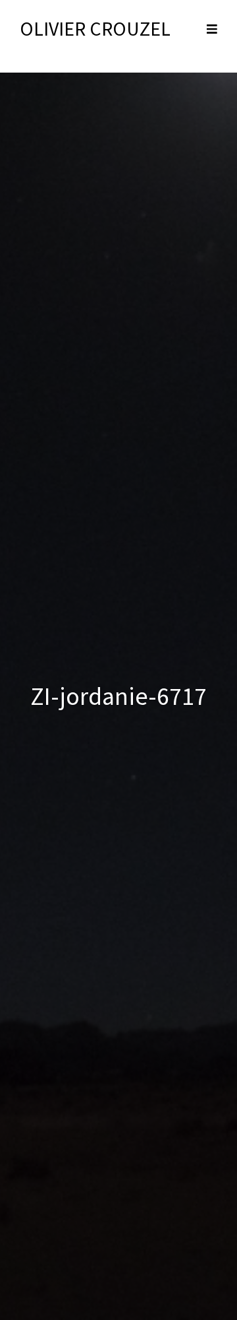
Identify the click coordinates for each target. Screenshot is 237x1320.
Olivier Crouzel (95, 28)
